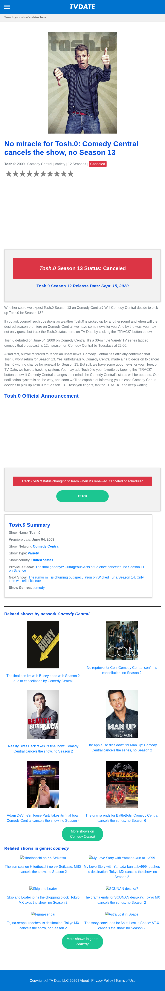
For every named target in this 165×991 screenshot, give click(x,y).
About (84, 980)
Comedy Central (46, 546)
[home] (82, 8)
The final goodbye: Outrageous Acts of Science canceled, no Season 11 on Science (76, 568)
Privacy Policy (102, 980)
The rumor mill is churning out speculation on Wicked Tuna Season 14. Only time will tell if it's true (76, 579)
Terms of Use (126, 980)
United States (42, 560)
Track (82, 496)
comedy (39, 587)
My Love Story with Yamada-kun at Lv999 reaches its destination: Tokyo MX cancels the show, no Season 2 (122, 872)
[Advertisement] (82, 216)
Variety (33, 553)
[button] (7, 8)
